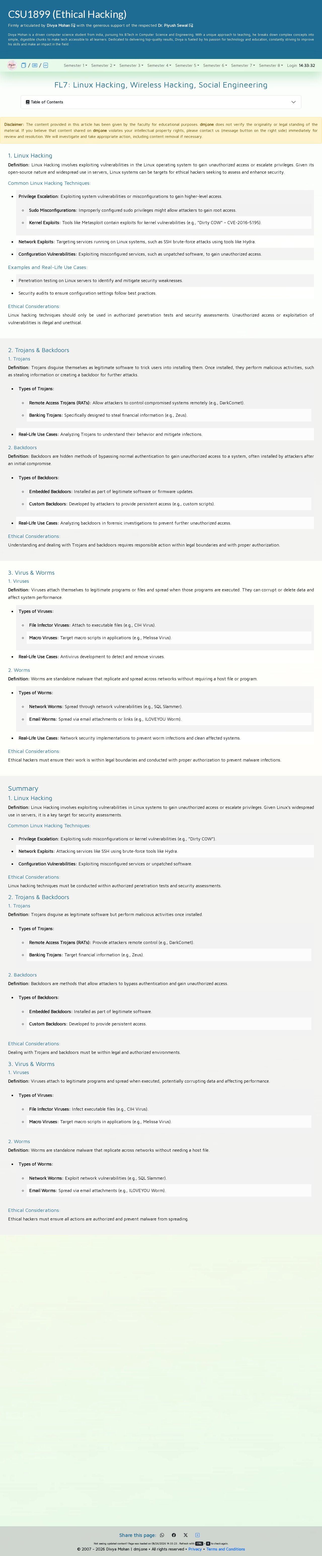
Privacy (195, 1549)
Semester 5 (185, 65)
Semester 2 (101, 65)
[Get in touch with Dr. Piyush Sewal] (191, 25)
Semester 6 (213, 65)
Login (292, 65)
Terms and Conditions (225, 1549)
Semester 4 (157, 65)
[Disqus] (161, 1316)
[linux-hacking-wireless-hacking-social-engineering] (45, 65)
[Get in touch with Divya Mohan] (73, 25)
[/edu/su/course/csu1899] (23, 65)
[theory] (34, 65)
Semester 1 (74, 65)
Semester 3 (129, 65)
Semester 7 (241, 65)
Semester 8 (269, 65)
